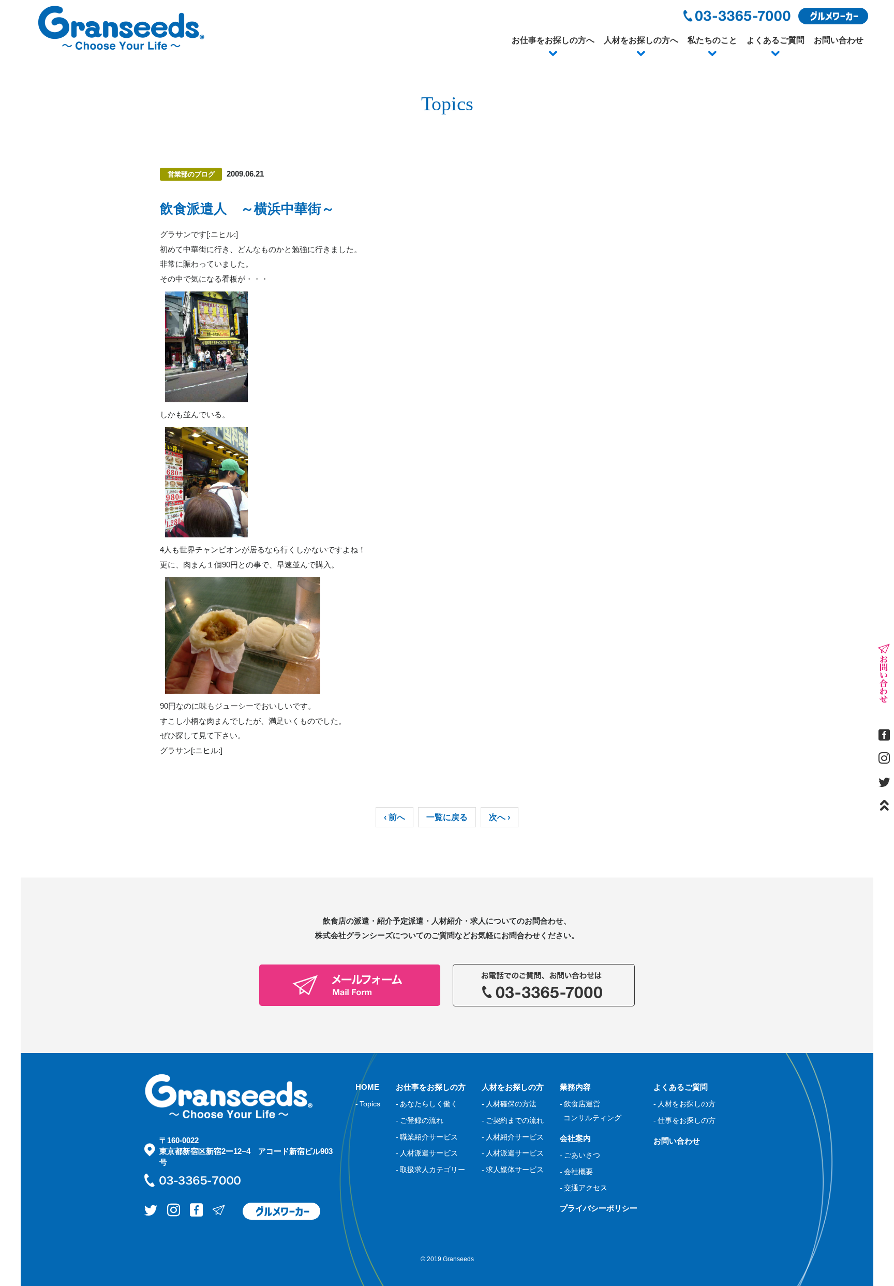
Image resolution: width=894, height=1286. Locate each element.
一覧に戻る (447, 817)
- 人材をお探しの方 (684, 1104)
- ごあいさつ (580, 1155)
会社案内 (575, 1138)
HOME (367, 1087)
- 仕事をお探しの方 (684, 1120)
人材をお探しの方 (513, 1087)
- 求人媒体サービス (513, 1169)
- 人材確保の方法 (509, 1104)
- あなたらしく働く (427, 1104)
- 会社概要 (576, 1171)
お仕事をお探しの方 (431, 1087)
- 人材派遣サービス (427, 1153)
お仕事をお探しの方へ (553, 40)
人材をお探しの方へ (641, 40)
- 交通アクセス (583, 1187)
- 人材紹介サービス (513, 1137)
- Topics (367, 1104)
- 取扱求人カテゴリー (430, 1169)
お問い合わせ (838, 40)
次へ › (499, 817)
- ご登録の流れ (419, 1120)
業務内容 (575, 1087)
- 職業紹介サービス (427, 1137)
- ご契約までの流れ (513, 1120)
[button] (553, 54)
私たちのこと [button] (712, 40)
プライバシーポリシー (598, 1208)
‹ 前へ (394, 817)
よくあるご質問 (775, 40)
